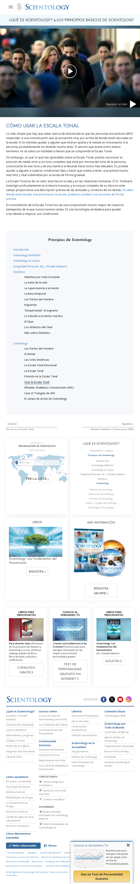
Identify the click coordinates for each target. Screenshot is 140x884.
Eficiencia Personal (49, 755)
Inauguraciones (80, 751)
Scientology (20, 343)
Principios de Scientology (101, 455)
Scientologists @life (115, 715)
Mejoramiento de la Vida (52, 760)
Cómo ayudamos (17, 777)
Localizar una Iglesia (53, 799)
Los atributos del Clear (38, 327)
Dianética (19, 272)
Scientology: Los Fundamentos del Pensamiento (33, 560)
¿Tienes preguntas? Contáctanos (51, 783)
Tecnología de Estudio (18, 786)
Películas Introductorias (84, 735)
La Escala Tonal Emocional (40, 365)
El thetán (29, 354)
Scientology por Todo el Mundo (115, 725)
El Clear (29, 321)
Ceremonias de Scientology (101, 494)
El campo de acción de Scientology (45, 398)
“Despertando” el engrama (41, 310)
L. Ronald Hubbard (15, 852)
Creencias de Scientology (20, 724)
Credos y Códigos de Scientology (101, 503)
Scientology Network (50, 852)
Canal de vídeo (14, 756)
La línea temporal (35, 293)
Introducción (21, 249)
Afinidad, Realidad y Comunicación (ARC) (49, 387)
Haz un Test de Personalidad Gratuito (102, 876)
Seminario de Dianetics (51, 749)
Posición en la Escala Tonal (40, 376)
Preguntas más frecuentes (20, 751)
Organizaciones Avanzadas (119, 746)
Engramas (30, 304)
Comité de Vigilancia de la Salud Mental (20, 818)
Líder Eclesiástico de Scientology (83, 763)
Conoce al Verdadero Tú (91, 845)
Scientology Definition (26, 255)
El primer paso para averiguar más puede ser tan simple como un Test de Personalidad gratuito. (117, 857)
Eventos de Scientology (84, 756)
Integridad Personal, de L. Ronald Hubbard (40, 266)
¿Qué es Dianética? (16, 730)
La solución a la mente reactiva (43, 316)
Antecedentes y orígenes (101, 450)
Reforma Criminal (15, 792)
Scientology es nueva (26, 260)
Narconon (37, 861)
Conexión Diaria (114, 711)
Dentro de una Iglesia (17, 745)
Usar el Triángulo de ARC (39, 393)
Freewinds (110, 756)
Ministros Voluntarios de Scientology (60, 857)
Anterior (12, 424)
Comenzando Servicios (47, 743)
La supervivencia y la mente (41, 288)
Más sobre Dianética (37, 332)
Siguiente (127, 424)
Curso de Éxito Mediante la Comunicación (53, 767)
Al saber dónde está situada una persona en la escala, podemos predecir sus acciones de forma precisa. (70, 194)
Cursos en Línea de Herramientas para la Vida (53, 717)
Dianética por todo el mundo (42, 277)
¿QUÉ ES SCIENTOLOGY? (101, 443)
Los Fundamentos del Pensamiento (50, 731)
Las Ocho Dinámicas (36, 359)
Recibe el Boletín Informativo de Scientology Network (53, 815)
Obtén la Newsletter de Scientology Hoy (53, 825)
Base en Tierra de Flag (116, 751)
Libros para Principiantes (85, 715)
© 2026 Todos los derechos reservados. (37, 873)
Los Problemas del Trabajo (53, 724)
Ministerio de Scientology (101, 498)
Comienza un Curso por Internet (22, 857)
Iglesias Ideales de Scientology (114, 739)
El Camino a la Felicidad (18, 781)
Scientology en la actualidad (83, 745)
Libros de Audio (80, 721)
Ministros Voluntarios (17, 825)
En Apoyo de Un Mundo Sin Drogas (63, 861)
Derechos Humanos (17, 811)
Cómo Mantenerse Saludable (18, 835)
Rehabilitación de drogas (19, 797)
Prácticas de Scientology (101, 489)
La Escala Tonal (33, 371)
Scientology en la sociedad (101, 507)
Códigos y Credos (15, 740)
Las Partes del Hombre (39, 299)
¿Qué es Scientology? (20, 711)
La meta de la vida (35, 282)
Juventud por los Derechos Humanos (24, 865)
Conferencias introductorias (79, 728)
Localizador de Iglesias (116, 732)
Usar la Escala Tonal (36, 382)
